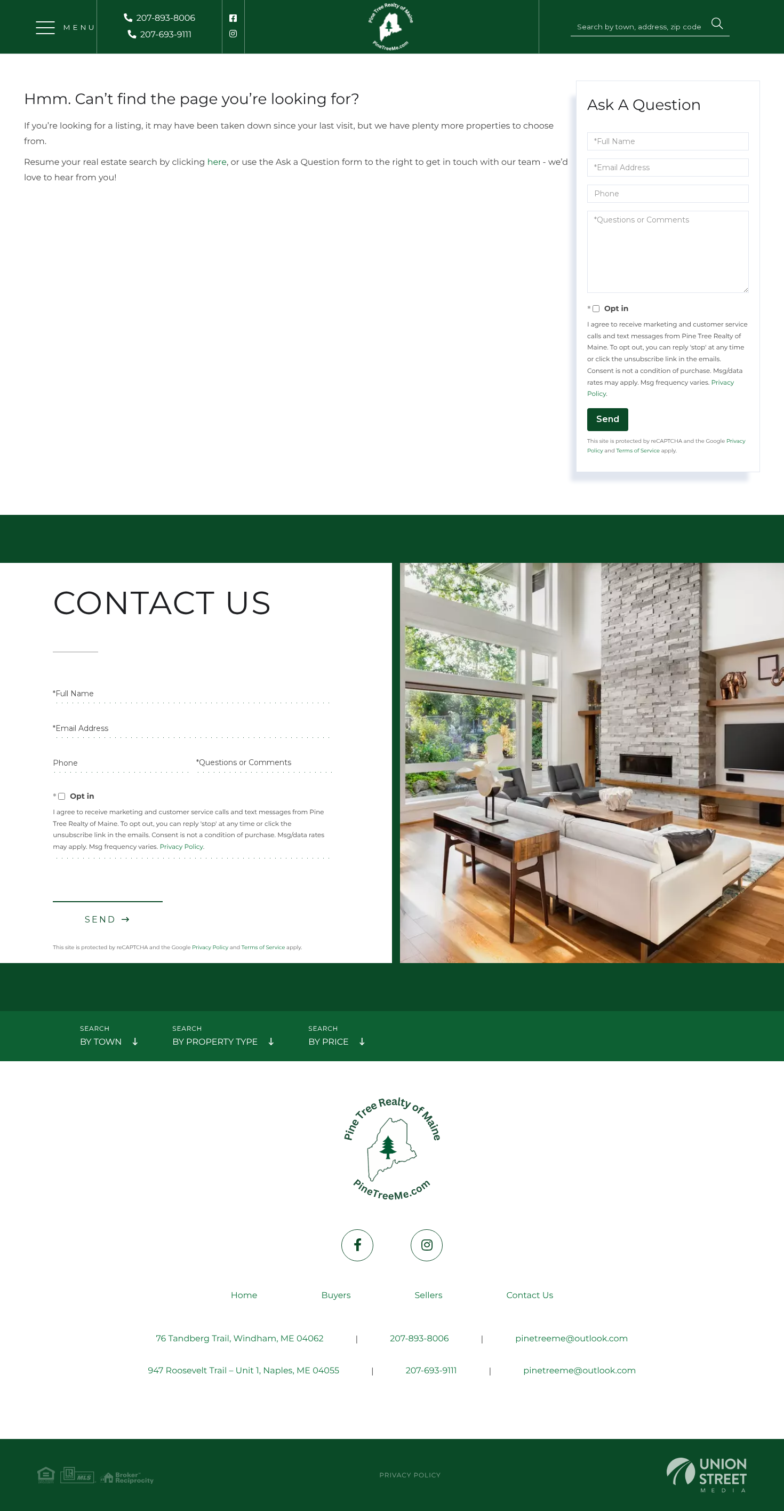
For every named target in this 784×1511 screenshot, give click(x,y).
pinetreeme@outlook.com (571, 1339)
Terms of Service (638, 450)
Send (607, 419)
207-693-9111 (165, 35)
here (217, 162)
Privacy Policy (181, 847)
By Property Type (215, 1042)
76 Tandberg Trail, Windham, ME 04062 (239, 1339)
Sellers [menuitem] (429, 1296)
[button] (717, 25)
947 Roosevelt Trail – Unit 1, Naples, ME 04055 (243, 1371)
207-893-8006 (166, 18)
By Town (101, 1042)
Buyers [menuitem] (335, 1296)
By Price (328, 1042)
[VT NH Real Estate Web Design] (707, 1475)
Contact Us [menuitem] (529, 1296)
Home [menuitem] (244, 1296)
